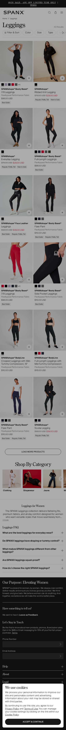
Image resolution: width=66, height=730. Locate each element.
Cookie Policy (12, 715)
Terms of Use (31, 709)
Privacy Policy (12, 709)
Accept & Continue (33, 722)
